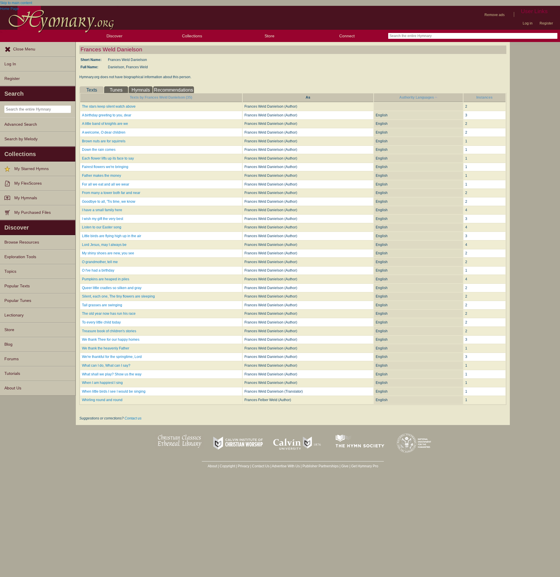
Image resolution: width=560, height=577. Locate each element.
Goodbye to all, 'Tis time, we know (108, 202)
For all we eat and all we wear (105, 184)
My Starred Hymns (31, 169)
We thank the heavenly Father (105, 348)
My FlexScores (28, 183)
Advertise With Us (286, 466)
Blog (8, 344)
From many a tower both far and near (111, 193)
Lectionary (14, 315)
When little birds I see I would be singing (114, 391)
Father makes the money (101, 176)
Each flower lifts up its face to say (108, 158)
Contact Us (261, 466)
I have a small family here (102, 210)
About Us (12, 388)
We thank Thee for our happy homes (110, 340)
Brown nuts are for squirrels (103, 141)
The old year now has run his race (109, 314)
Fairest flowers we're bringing (105, 167)
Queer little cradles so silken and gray (111, 288)
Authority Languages (416, 97)
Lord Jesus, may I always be (104, 245)
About (212, 466)
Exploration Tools (20, 257)
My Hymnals (25, 198)
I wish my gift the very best (102, 219)
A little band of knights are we (105, 124)
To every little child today (101, 322)
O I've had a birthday (98, 270)
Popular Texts (17, 286)
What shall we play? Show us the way (111, 374)
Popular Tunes (17, 300)
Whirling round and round (102, 400)
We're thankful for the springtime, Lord (112, 357)
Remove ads (494, 15)
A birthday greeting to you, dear (106, 115)
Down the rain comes (99, 150)
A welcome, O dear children (103, 132)
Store (269, 36)
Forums (11, 359)
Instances (484, 97)
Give (345, 466)
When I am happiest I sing (102, 383)
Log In (10, 64)
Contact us (133, 418)
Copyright (227, 466)
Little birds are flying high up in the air (111, 236)
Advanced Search (20, 124)
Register (546, 23)
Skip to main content (16, 3)
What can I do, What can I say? (106, 365)
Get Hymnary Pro (364, 466)
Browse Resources (21, 242)
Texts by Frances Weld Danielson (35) (161, 97)
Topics (10, 271)
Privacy (243, 466)
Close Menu (24, 49)
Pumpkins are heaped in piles (105, 279)
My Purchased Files (32, 212)
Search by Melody (21, 139)
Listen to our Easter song (101, 227)
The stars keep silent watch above (109, 106)
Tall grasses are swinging (102, 305)
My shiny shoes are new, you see (108, 253)
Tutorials (12, 373)
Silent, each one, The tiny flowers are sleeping (118, 296)
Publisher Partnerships (320, 466)
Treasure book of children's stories (109, 331)
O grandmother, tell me (100, 262)
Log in (528, 23)
